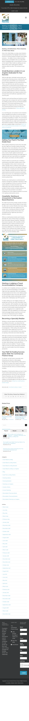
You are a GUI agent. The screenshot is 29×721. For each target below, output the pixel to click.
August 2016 (6, 607)
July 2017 (5, 574)
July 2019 (5, 510)
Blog (4, 471)
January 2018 (6, 556)
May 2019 (5, 513)
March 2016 (5, 611)
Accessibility (8, 683)
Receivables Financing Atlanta (10, 493)
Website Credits (14, 683)
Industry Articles (6, 487)
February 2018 (6, 552)
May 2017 (5, 580)
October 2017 (6, 565)
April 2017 (5, 583)
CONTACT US (9, 1)
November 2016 (6, 598)
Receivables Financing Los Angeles (11, 499)
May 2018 (5, 543)
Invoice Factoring (7, 490)
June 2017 (5, 577)
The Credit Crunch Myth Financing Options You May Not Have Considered (14, 442)
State (22, 655)
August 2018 (6, 537)
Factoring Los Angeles (8, 484)
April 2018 (5, 546)
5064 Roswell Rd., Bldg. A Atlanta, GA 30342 (15, 635)
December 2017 (6, 559)
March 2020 (5, 507)
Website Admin (20, 683)
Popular (6, 430)
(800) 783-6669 (20, 1)
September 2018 (7, 534)
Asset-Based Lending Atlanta (9, 462)
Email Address (22, 644)
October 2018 (6, 531)
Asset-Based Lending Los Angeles (15, 387)
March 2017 (5, 586)
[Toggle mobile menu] (26, 18)
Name (22, 627)
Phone (22, 638)
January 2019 (6, 522)
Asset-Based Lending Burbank (10, 465)
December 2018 (6, 525)
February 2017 (6, 589)
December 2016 (6, 595)
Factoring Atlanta (7, 478)
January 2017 (6, 592)
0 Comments (11, 419)
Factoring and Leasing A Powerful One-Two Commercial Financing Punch (13, 449)
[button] (3, 413)
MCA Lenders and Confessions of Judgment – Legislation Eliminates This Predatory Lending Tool (16, 435)
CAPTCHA (22, 661)
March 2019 (5, 516)
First (21, 631)
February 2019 (6, 519)
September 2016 (7, 604)
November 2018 (6, 528)
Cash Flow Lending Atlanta (9, 474)
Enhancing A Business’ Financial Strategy (20, 417)
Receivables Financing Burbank (10, 496)
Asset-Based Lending (8, 459)
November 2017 (6, 562)
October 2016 (6, 601)
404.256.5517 (15, 644)
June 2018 (5, 540)
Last (21, 635)
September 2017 (6, 568)
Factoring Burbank (7, 481)
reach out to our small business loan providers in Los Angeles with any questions (14, 126)
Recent (14, 430)
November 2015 (6, 614)
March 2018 (5, 549)
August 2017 (5, 571)
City (21, 650)
